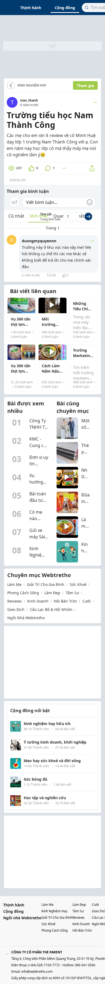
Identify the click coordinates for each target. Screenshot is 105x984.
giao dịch (15, 609)
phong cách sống (23, 592)
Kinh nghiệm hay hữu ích (50, 85)
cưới (86, 601)
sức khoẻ (78, 584)
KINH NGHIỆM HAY (32, 85)
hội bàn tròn (65, 601)
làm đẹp (52, 592)
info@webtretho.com (36, 971)
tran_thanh (29, 100)
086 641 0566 (85, 965)
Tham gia (85, 85)
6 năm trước (31, 275)
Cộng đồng (65, 7)
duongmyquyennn (39, 240)
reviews (14, 601)
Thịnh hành (30, 7)
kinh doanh (37, 601)
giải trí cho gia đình (45, 584)
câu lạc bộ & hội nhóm (51, 609)
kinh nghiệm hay (54, 911)
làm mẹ (14, 584)
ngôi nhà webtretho (26, 617)
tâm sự (72, 592)
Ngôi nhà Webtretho (22, 917)
